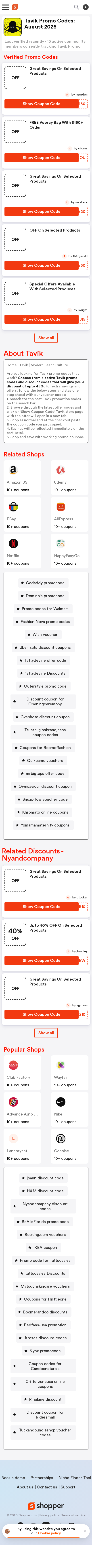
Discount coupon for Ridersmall (45, 1414)
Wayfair (61, 1077)
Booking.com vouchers (45, 1235)
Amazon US (17, 482)
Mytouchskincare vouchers (45, 1286)
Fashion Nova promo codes (45, 622)
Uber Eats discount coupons (45, 647)
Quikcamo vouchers (45, 761)
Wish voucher (45, 635)
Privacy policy (49, 1515)
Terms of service (73, 1515)
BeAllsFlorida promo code (45, 1222)
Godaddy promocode (45, 583)
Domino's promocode (45, 596)
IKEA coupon (45, 1248)
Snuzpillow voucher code (45, 799)
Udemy (60, 482)
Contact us (47, 1487)
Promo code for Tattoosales (45, 1260)
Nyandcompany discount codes (45, 1206)
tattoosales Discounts (45, 1273)
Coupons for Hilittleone (45, 1299)
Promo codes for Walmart (45, 609)
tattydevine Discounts (45, 673)
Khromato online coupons (45, 812)
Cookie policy (49, 1533)
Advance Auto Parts (25, 1114)
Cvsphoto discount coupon (45, 717)
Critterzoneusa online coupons (45, 1384)
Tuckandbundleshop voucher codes (45, 1432)
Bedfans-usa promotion (45, 1325)
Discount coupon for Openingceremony (45, 701)
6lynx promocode (45, 1351)
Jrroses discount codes (45, 1338)
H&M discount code (45, 1191)
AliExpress (63, 519)
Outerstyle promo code (45, 686)
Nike (58, 1114)
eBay (11, 519)
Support (68, 1487)
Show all (46, 338)
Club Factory (18, 1077)
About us (25, 1487)
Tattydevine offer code (45, 660)
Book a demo (13, 1478)
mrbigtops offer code (45, 773)
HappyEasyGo (66, 556)
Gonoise (61, 1151)
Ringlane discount (45, 1399)
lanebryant (17, 1151)
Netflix (13, 556)
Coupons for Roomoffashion (45, 748)
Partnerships (41, 1478)
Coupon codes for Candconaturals (45, 1366)
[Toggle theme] (86, 7)
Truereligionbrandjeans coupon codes (45, 732)
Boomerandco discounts (45, 1312)
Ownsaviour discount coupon (45, 786)
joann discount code (45, 1178)
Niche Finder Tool (75, 1478)
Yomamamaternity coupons (45, 825)
